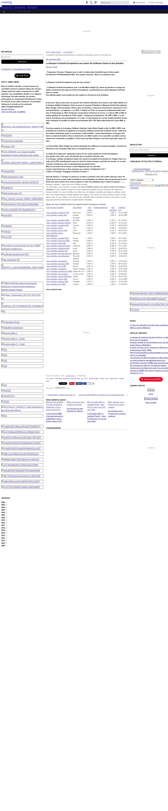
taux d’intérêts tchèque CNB (57, 282)
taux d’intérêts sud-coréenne (57, 274)
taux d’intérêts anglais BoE (57, 215)
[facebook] (86, 2)
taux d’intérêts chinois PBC (57, 230)
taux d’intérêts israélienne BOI (58, 248)
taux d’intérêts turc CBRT (56, 284)
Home (4, 11)
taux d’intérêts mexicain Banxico (59, 254)
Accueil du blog (7, 109)
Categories (68, 52)
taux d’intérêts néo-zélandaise (58, 256)
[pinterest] (95, 2)
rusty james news (53, 52)
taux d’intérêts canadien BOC (58, 225)
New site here (24, 12)
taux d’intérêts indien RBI (56, 243)
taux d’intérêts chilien (55, 228)
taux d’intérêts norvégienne (57, 261)
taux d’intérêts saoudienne (57, 269)
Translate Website (141, 169)
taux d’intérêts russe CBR (56, 266)
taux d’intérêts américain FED (58, 213)
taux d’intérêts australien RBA (58, 220)
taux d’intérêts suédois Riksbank (59, 276)
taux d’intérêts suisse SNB (57, 279)
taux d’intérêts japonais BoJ (57, 251)
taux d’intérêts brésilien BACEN (59, 223)
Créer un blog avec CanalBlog (13, 112)
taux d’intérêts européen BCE (58, 238)
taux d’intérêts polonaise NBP (58, 264)
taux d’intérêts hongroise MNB (58, 241)
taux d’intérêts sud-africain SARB (59, 271)
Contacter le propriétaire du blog (16, 69)
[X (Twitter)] (91, 2)
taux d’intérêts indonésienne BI (58, 246)
